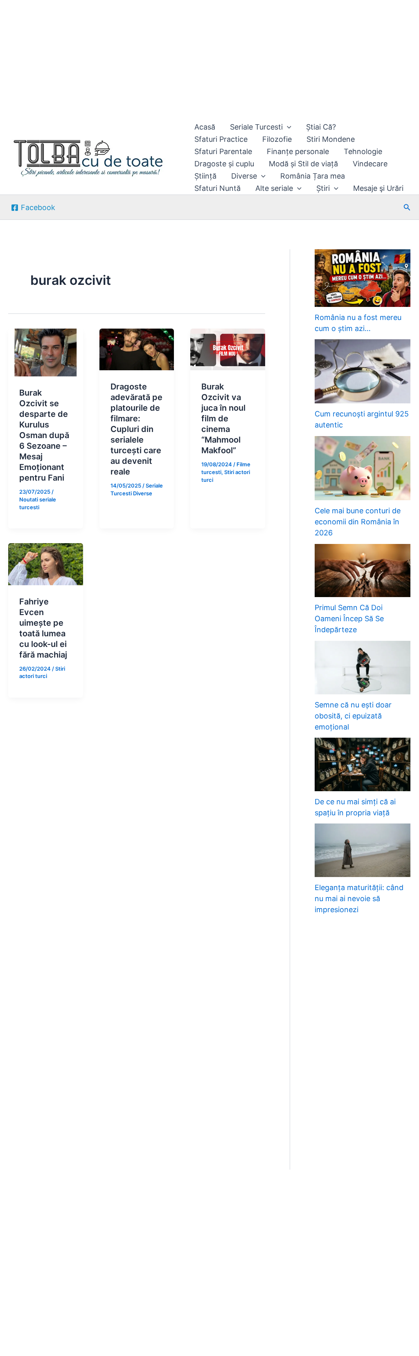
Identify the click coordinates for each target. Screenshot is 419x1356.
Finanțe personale (298, 151)
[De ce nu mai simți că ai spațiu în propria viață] (362, 764)
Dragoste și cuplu (224, 163)
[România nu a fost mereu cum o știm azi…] (362, 278)
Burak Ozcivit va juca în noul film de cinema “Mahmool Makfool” (223, 418)
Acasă (204, 127)
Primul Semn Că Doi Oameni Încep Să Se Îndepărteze (349, 618)
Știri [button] (323, 188)
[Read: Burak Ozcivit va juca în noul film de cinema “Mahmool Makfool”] (227, 349)
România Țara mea (312, 176)
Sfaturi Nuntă (217, 188)
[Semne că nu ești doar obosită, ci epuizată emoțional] (362, 667)
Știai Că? (321, 127)
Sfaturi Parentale (223, 151)
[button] (287, 127)
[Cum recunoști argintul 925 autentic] (362, 371)
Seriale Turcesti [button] (256, 127)
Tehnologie (363, 151)
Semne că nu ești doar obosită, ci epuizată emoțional (353, 715)
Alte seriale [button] (274, 188)
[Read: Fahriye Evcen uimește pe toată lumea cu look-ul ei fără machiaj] (45, 563)
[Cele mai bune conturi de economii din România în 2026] (362, 468)
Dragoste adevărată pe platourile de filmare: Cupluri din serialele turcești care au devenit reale (136, 429)
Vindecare (370, 163)
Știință (205, 176)
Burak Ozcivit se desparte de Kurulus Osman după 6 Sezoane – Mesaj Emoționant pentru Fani (44, 435)
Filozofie (277, 139)
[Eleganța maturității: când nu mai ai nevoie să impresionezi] (362, 850)
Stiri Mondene (330, 139)
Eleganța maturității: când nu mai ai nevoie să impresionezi (359, 898)
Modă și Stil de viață (303, 163)
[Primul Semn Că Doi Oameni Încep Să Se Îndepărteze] (362, 570)
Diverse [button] (244, 176)
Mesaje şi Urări (378, 188)
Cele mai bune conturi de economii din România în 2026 (358, 521)
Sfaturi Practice (221, 139)
